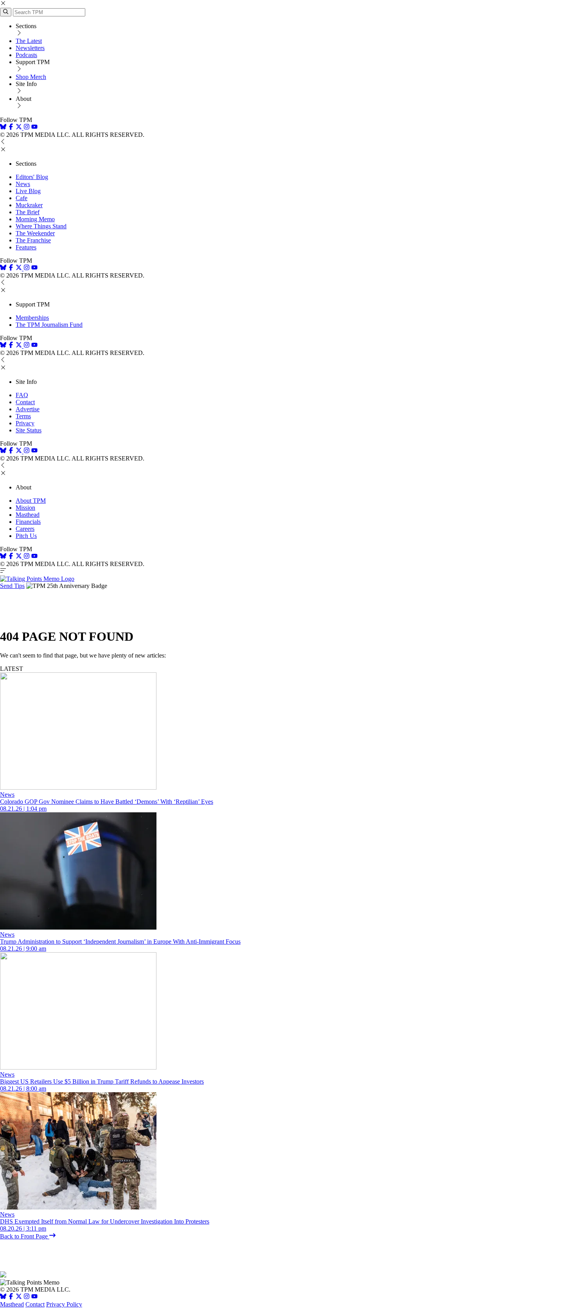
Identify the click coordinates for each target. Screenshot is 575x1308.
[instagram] (26, 127)
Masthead (28, 514)
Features (26, 247)
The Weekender (35, 233)
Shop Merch (31, 76)
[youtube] (34, 127)
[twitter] (19, 1297)
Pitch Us (26, 535)
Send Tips (12, 585)
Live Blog (28, 191)
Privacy (25, 423)
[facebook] (11, 127)
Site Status (28, 430)
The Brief (28, 212)
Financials (28, 521)
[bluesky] (3, 127)
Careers (25, 528)
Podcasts (26, 55)
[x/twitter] (19, 127)
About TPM (31, 500)
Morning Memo (35, 219)
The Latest (29, 41)
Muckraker (29, 205)
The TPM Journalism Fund (49, 324)
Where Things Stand (41, 226)
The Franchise (33, 240)
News (23, 184)
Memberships (32, 317)
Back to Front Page (24, 1236)
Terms (23, 416)
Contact (25, 402)
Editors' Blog (32, 177)
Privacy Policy (64, 1304)
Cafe (21, 198)
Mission (25, 507)
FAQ (22, 395)
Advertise (28, 409)
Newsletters (30, 48)
